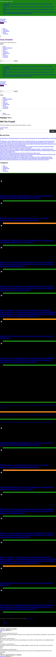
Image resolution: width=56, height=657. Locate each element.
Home (4, 46)
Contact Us (5, 57)
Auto (4, 28)
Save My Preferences (10, 654)
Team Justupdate (6, 39)
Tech (5, 49)
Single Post (7, 47)
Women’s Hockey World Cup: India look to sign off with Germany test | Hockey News (20, 153)
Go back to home (4, 127)
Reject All (9, 628)
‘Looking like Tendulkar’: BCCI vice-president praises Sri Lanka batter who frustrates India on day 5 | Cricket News (27, 142)
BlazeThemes (30, 618)
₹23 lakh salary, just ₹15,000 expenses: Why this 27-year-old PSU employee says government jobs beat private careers (27, 141)
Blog (4, 621)
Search (1, 129)
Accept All (14, 628)
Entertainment (6, 31)
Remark (12, 638)
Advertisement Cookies (6, 649)
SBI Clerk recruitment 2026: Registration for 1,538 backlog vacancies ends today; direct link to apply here (24, 159)
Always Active (13, 633)
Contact (4, 623)
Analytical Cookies (5, 644)
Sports (4, 32)
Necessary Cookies (5, 633)
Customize (3, 628)
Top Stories (5, 33)
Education (5, 29)
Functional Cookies (5, 638)
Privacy (4, 622)
